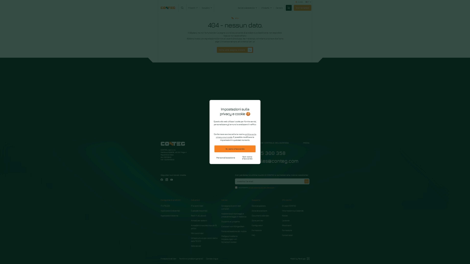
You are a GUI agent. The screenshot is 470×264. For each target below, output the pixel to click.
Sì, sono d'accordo (235, 149)
